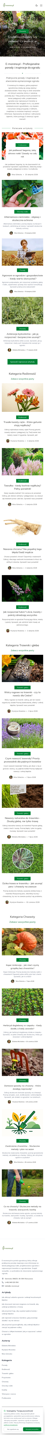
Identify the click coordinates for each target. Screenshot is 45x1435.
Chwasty (22, 31)
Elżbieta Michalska (9, 1346)
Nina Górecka (7, 1354)
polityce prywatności (11, 1425)
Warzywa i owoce (9, 1394)
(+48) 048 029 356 (11, 1282)
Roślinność (22, 417)
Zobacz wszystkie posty (22, 379)
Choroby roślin (22, 212)
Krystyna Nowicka (8, 1350)
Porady (22, 270)
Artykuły (6, 1292)
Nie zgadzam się (13, 1429)
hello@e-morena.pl (12, 1286)
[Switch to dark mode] (36, 5)
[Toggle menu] (41, 5)
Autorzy (6, 1340)
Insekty (4, 1390)
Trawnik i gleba (22, 687)
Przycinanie (6, 1378)
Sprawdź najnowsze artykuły (22, 362)
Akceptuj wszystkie (32, 1429)
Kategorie (7, 1360)
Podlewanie (22, 145)
